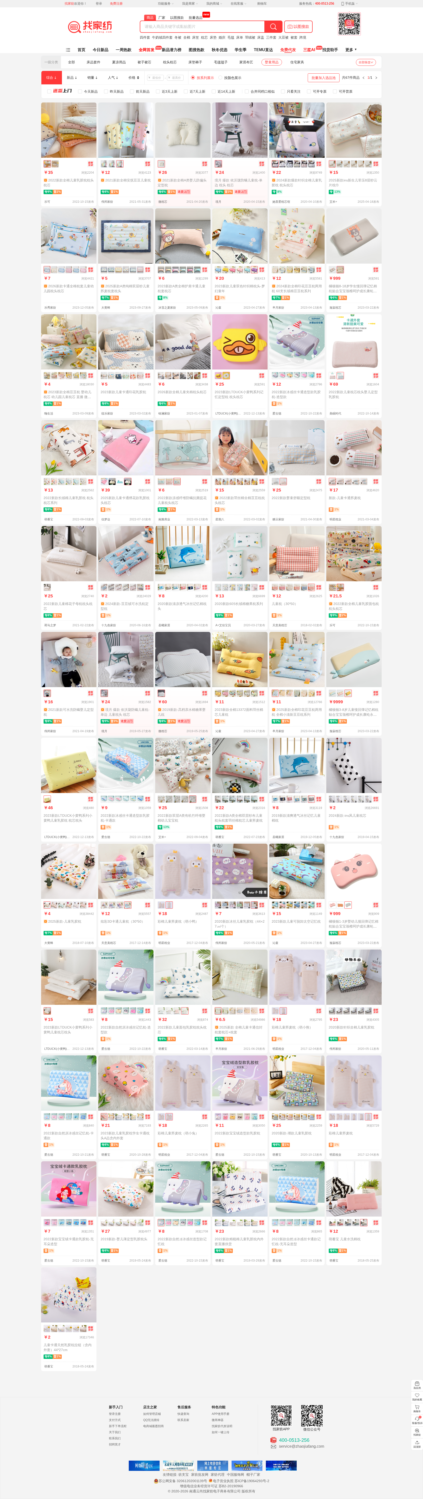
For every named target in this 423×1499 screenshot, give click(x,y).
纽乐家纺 (107, 413)
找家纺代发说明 (222, 1426)
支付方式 (115, 1420)
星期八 (219, 519)
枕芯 (204, 37)
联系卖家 (183, 1420)
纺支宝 (183, 1475)
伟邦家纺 (107, 201)
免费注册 (116, 3)
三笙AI (309, 50)
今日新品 (100, 50)
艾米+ (333, 201)
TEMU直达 (263, 50)
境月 (218, 201)
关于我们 (115, 1432)
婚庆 (222, 37)
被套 (294, 37)
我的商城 (212, 3)
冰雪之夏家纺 (167, 307)
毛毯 (230, 37)
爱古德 (276, 413)
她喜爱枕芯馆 (281, 201)
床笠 (195, 37)
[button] (298, 27)
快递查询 (183, 1414)
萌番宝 (48, 519)
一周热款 (123, 50)
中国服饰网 (235, 1475)
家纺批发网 (199, 1475)
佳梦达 (105, 519)
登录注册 (115, 1414)
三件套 (271, 37)
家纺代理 (217, 1475)
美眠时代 (335, 413)
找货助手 (330, 50)
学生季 (241, 50)
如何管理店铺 (152, 1414)
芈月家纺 (278, 307)
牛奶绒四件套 (162, 37)
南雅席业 (164, 519)
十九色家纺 (108, 625)
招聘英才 (115, 1444)
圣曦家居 (164, 625)
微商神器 (217, 1420)
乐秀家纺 (50, 307)
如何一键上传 (220, 1432)
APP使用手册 (220, 1414)
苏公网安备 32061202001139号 (183, 1481)
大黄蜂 (105, 307)
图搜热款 (196, 50)
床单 (239, 37)
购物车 (262, 3)
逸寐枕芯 (335, 307)
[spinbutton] (157, 77)
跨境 (302, 37)
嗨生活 (48, 413)
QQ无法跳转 (151, 1420)
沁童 (218, 307)
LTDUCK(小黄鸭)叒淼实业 (229, 413)
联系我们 (115, 1438)
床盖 (260, 37)
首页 (81, 50)
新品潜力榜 (171, 50)
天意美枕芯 (279, 625)
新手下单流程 (118, 1426)
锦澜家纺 (164, 413)
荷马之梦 (50, 625)
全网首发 (146, 50)
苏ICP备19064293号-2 (252, 1481)
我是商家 (188, 3)
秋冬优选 (219, 50)
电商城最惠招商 (153, 1426)
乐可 (47, 201)
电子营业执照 (223, 1481)
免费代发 (288, 50)
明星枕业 (335, 519)
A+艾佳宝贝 (223, 625)
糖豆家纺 (278, 519)
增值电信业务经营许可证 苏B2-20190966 (211, 1486)
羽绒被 (250, 37)
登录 (99, 3)
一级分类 (51, 62)
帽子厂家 (253, 1475)
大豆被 (283, 37)
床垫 (213, 37)
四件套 (145, 37)
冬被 (178, 37)
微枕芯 (162, 201)
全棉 (186, 37)
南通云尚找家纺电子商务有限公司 (215, 1491)
